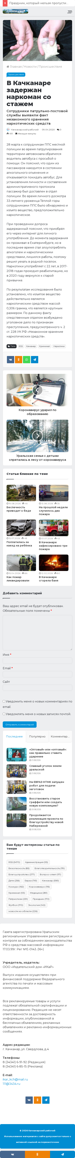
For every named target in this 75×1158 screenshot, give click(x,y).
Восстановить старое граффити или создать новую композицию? (45, 802)
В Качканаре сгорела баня (48, 578)
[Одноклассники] (18, 359)
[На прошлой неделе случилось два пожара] (53, 493)
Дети (14, 880)
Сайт (6, 682)
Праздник (41, 899)
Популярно (37, 736)
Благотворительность (50, 868)
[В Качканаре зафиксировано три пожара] (53, 528)
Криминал (44, 346)
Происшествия (50, 66)
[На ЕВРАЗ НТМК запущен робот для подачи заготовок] (17, 787)
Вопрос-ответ (50, 874)
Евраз (31, 880)
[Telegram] (34, 359)
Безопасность (19, 868)
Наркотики (59, 346)
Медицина (38, 892)
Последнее (14, 736)
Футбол (16, 905)
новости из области (23, 911)
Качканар (31, 346)
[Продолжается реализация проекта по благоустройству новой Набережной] (17, 820)
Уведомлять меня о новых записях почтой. (38, 714)
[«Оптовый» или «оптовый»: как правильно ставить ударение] (17, 754)
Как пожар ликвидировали (18, 578)
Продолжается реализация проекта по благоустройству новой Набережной (46, 820)
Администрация (36, 862)
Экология (36, 905)
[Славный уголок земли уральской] (17, 771)
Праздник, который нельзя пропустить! (39, 3)
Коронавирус (39, 886)
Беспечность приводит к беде (19, 509)
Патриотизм (18, 899)
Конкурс (16, 886)
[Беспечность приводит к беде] (21, 493)
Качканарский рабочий (25, 129)
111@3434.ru (11, 1084)
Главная (15, 66)
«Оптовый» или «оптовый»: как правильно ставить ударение (47, 753)
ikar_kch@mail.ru (15, 1079)
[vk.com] (29, 1100)
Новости (30, 66)
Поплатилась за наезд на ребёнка (19, 543)
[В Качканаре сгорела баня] (53, 563)
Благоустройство (22, 874)
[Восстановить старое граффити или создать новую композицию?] (17, 803)
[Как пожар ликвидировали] (21, 563)
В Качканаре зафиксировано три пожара (53, 546)
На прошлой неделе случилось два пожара (53, 511)
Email (8, 668)
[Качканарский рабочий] (15, 11)
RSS (21, 346)
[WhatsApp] (26, 359)
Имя (7, 654)
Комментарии (61, 736)
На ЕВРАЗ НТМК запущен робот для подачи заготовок (46, 785)
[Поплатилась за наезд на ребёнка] (21, 528)
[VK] (10, 359)
